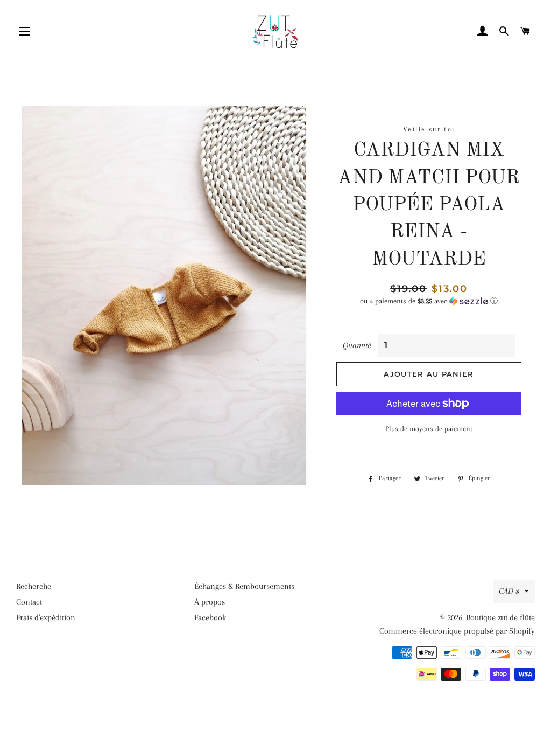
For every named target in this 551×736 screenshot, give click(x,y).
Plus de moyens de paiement (428, 429)
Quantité (357, 345)
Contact (29, 602)
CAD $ (509, 591)
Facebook (210, 617)
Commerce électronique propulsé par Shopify (457, 631)
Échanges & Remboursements (244, 586)
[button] (428, 301)
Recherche (33, 586)
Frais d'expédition (45, 617)
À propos (209, 602)
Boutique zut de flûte (500, 617)
